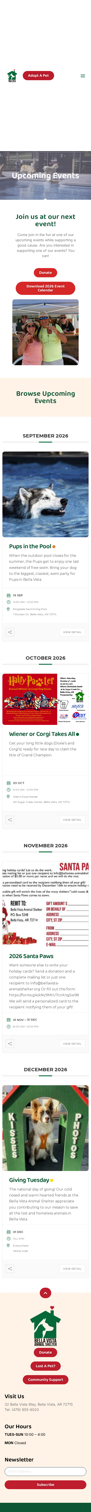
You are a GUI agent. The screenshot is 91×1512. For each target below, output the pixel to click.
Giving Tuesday (29, 1180)
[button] (82, 75)
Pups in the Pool (30, 546)
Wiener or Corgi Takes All (42, 734)
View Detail (72, 632)
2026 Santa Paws (31, 956)
